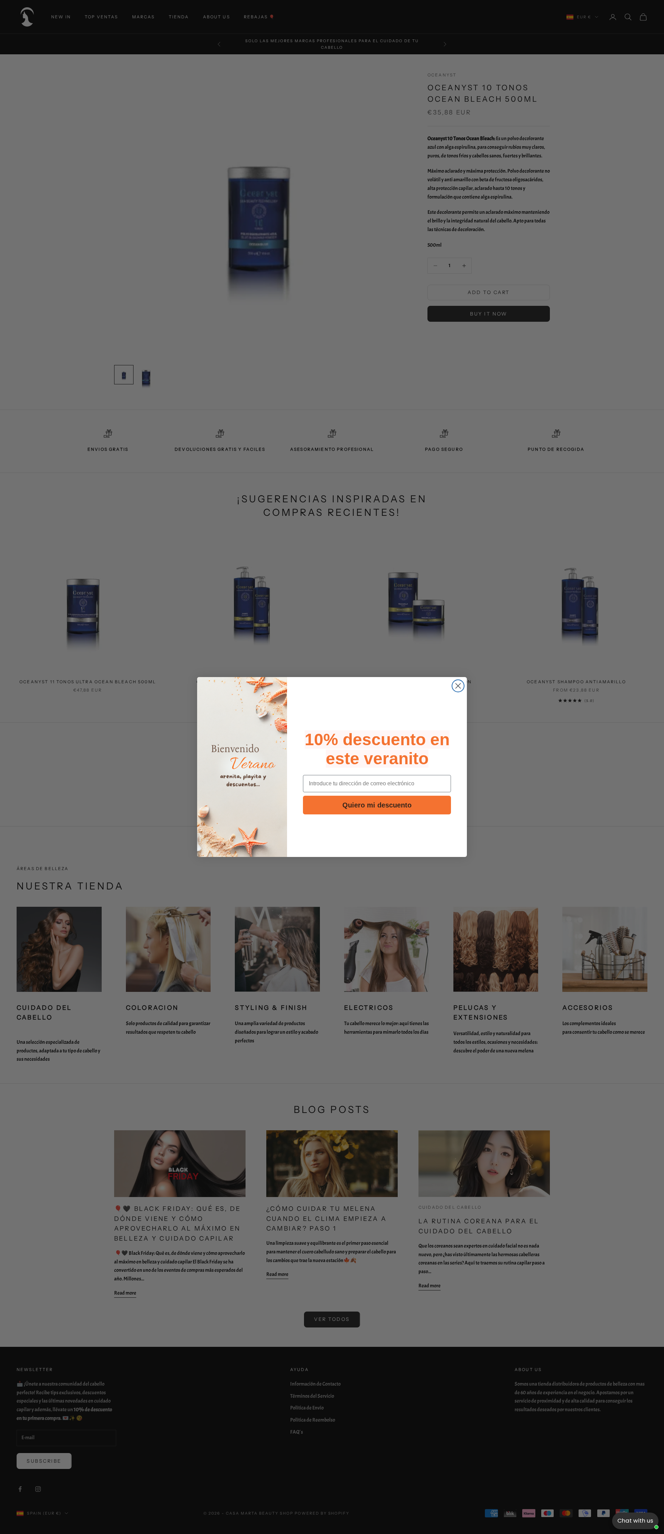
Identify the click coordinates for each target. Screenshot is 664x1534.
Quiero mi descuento (377, 805)
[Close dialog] (458, 686)
